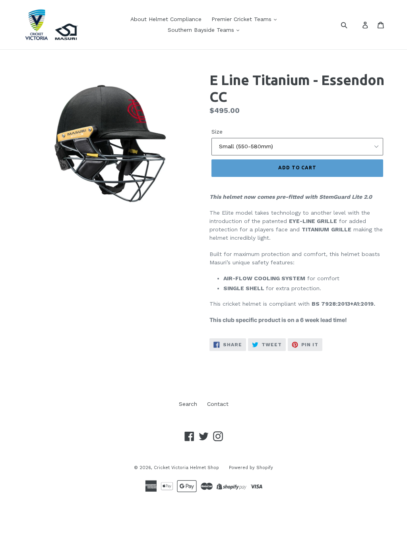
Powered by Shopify (251, 467)
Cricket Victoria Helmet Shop (186, 467)
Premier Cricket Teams (242, 19)
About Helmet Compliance (166, 19)
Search (188, 404)
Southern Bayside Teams (202, 30)
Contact (218, 404)
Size (217, 131)
